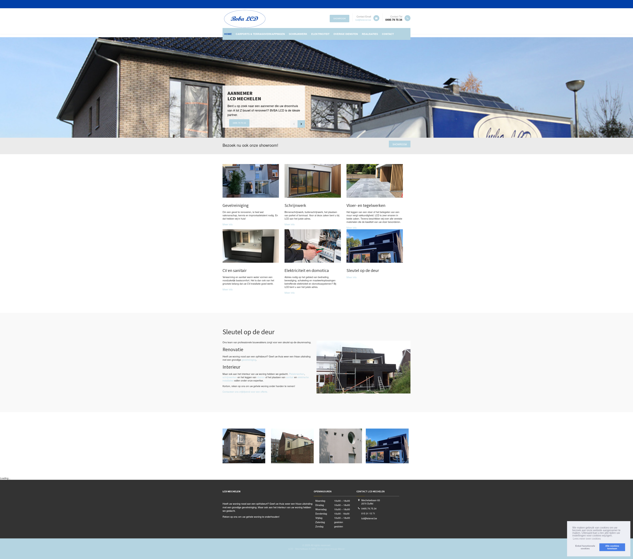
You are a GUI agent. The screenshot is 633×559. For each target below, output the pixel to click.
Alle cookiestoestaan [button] (612, 547)
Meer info (228, 224)
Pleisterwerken (296, 374)
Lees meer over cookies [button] (587, 538)
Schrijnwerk (298, 34)
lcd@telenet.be (363, 19)
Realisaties (370, 34)
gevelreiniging (249, 359)
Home (228, 34)
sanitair (290, 377)
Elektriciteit (320, 34)
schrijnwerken (230, 377)
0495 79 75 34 (239, 122)
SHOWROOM (339, 18)
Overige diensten (345, 34)
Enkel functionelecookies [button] (585, 547)
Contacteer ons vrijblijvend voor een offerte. (245, 391)
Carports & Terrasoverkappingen (260, 34)
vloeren (261, 377)
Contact (388, 34)
